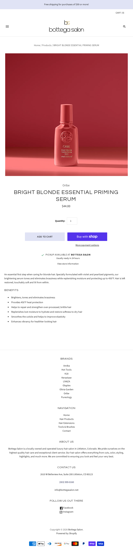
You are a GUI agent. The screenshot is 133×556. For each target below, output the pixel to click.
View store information (68, 263)
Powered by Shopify (66, 533)
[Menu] (7, 26)
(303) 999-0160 (66, 482)
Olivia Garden (66, 389)
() (120, 12)
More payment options (87, 245)
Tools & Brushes (66, 427)
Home (37, 45)
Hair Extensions (66, 423)
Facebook (68, 508)
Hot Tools (66, 370)
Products (46, 45)
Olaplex (66, 385)
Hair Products (67, 419)
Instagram (67, 512)
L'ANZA (66, 381)
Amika (66, 366)
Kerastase (66, 378)
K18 (66, 374)
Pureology (66, 397)
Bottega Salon (75, 529)
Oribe (66, 185)
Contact (67, 431)
